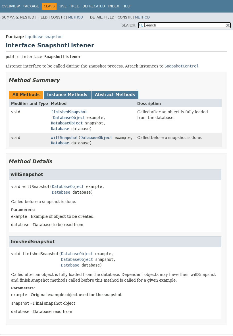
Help (126, 6)
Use (63, 6)
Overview (11, 6)
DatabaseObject (69, 117)
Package (31, 6)
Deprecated (93, 6)
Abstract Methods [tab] (115, 94)
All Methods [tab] (26, 94)
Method (75, 17)
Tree (74, 6)
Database (60, 128)
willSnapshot (64, 137)
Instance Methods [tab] (67, 94)
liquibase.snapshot (44, 36)
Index (113, 6)
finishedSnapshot (69, 112)
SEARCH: (129, 25)
